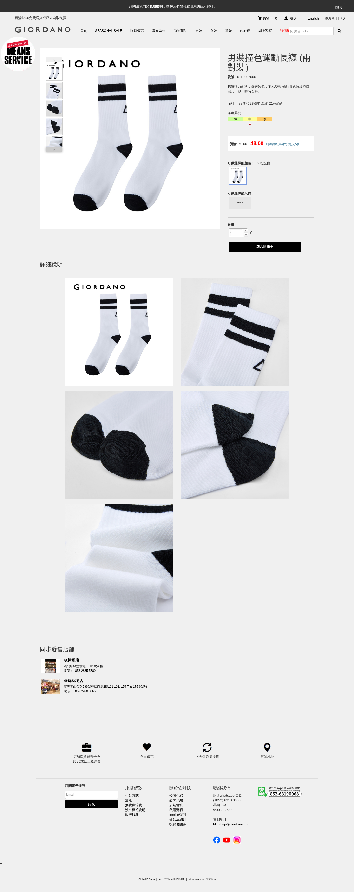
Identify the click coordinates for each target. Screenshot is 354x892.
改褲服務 (132, 815)
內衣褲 (245, 31)
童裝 (228, 31)
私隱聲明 (156, 6)
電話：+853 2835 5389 (80, 670)
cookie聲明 (177, 815)
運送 (128, 800)
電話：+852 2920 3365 (80, 691)
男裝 (198, 31)
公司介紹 (176, 795)
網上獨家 (265, 31)
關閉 (338, 7)
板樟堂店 (71, 660)
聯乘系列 (158, 31)
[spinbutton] (236, 232)
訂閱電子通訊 (75, 786)
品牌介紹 (176, 800)
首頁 (83, 31)
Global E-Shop (146, 879)
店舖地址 (176, 805)
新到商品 (180, 31)
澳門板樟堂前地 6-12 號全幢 (83, 666)
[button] (246, 231)
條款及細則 (177, 819)
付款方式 (132, 795)
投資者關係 (177, 824)
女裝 (213, 31)
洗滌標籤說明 (135, 810)
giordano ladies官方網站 (202, 879)
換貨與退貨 (133, 805)
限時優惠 (137, 31)
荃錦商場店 (73, 681)
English (313, 18)
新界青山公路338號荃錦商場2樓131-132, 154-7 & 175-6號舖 (105, 686)
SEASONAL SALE (108, 31)
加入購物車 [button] (264, 246)
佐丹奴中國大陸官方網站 (172, 879)
